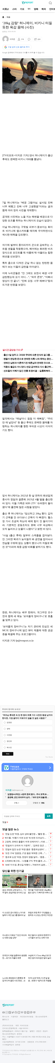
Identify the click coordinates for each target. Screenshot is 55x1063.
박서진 (9, 748)
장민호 (9, 741)
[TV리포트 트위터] (13, 1013)
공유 (39, 39)
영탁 (8, 729)
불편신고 (5, 1019)
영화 (36, 9)
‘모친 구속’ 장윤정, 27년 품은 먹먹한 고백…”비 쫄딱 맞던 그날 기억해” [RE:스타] (26, 853)
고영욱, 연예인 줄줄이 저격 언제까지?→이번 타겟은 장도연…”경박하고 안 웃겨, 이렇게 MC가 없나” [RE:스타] (26, 842)
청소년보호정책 (41, 1017)
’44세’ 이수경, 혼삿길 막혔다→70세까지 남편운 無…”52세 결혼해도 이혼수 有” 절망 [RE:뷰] (26, 865)
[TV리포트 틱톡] (9, 1013)
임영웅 (9, 722)
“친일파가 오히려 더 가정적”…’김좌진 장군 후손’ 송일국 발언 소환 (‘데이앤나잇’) (26, 845)
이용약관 (14, 1017)
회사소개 (5, 1017)
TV (29, 9)
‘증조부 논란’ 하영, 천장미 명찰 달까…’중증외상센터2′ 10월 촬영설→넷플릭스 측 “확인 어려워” (26, 857)
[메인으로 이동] (27, 3)
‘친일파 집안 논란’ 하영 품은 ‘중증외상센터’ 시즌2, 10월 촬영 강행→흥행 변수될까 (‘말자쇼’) (26, 849)
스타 (14, 9)
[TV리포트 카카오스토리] (28, 1013)
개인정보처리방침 (26, 1017)
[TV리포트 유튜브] (3, 1013)
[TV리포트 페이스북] (16, 1013)
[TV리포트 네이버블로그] (34, 1013)
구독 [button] (22, 39)
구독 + (16, 803)
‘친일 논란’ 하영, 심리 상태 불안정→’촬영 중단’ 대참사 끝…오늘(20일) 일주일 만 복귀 (26, 834)
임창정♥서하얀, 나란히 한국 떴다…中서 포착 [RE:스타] (28, 794)
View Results (49, 757)
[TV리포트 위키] (22, 1013)
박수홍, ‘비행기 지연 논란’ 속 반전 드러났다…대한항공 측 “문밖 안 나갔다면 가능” (26, 838)
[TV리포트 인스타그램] (6, 1013)
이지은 (12, 39)
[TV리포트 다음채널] (19, 1013)
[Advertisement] (27, 123)
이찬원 (9, 735)
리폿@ (6, 9)
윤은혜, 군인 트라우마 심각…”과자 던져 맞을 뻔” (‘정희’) (28, 797)
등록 (49, 816)
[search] (50, 3)
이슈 (8, 17)
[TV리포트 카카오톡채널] (31, 1013)
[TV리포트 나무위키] (25, 1013)
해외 (44, 9)
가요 (22, 9)
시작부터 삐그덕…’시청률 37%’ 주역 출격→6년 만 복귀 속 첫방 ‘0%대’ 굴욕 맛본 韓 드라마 (26, 861)
